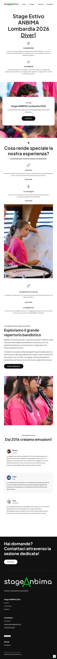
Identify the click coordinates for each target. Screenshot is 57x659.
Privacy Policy (7, 636)
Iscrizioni (7, 609)
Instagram (7, 645)
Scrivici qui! (10, 562)
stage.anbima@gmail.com (12, 624)
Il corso (6, 603)
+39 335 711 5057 (9, 627)
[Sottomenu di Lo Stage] (34, 4)
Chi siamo (7, 621)
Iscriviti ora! (28, 118)
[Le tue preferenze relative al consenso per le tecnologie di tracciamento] (54, 656)
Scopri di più (28, 179)
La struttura (7, 606)
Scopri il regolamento (13, 366)
